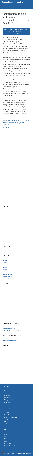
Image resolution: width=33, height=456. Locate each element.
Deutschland (6, 278)
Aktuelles (5, 262)
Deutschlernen (7, 415)
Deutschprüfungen (7, 276)
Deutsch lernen (6, 265)
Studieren (5, 267)
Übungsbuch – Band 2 (9, 400)
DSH (4, 272)
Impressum (21, 453)
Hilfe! (5, 441)
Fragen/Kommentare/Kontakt (10, 340)
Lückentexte (7, 402)
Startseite (5, 251)
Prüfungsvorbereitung (8, 274)
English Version (8, 443)
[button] (3, 453)
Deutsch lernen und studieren (13, 2)
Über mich (7, 439)
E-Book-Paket (7, 390)
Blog (5, 434)
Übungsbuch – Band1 (9, 397)
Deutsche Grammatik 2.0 (9, 328)
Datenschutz (28, 453)
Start (5, 436)
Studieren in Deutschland (10, 417)
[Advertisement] (16, 148)
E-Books (6, 448)
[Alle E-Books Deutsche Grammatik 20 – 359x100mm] (16, 35)
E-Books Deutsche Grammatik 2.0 (11, 330)
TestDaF (5, 269)
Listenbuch (7, 395)
